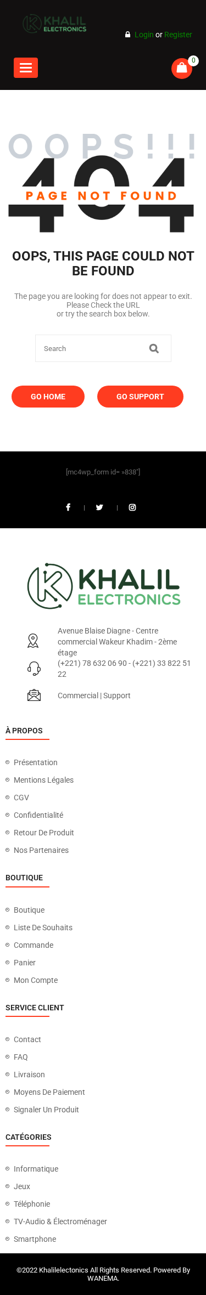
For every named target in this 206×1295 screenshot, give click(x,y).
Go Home (48, 396)
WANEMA (102, 1278)
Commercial (78, 695)
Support (117, 695)
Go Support (140, 396)
